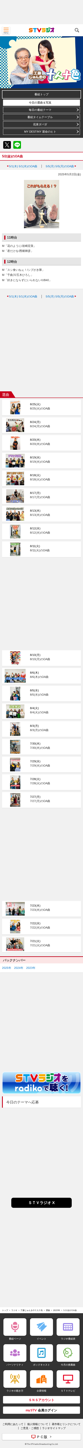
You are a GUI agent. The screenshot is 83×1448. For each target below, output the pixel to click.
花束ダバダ (40, 124)
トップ (5, 1310)
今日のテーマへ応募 (22, 1102)
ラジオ (14, 1310)
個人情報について (37, 1424)
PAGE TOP (76, 1421)
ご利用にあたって (12, 1424)
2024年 (18, 967)
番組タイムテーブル (40, 117)
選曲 (48, 1310)
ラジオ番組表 (68, 1338)
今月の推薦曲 (68, 1364)
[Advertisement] (41, 12)
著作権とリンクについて (66, 1424)
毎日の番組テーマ (40, 109)
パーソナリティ (14, 1364)
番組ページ (15, 1338)
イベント (41, 1338)
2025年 (6, 967)
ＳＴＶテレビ (68, 1390)
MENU (6, 30)
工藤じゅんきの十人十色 (32, 1310)
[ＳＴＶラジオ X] (41, 1206)
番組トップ (41, 94)
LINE (17, 145)
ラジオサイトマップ (54, 1428)
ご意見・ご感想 (30, 1428)
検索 (77, 30)
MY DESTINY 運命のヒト (40, 131)
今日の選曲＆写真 (40, 102)
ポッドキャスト (41, 1364)
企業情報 (41, 1390)
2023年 (30, 967)
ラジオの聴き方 (14, 1390)
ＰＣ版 (41, 1436)
